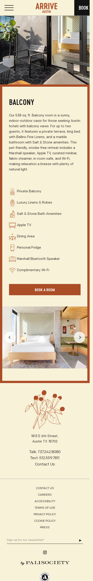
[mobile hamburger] (9, 8)
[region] (45, 42)
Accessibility (45, 501)
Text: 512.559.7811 (45, 458)
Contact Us (45, 464)
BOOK (83, 8)
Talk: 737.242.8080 (44, 452)
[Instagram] (45, 552)
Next (79, 337)
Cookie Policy (45, 521)
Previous (10, 337)
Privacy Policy (45, 514)
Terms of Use (45, 507)
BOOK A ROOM (45, 289)
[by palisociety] (45, 563)
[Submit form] (80, 540)
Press (45, 527)
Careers (45, 494)
